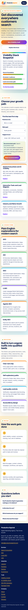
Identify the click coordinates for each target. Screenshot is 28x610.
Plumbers (3, 566)
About (3, 591)
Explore (5, 178)
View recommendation (12, 157)
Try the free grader (8, 87)
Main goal (5, 127)
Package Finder (5, 585)
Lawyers (3, 564)
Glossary (3, 599)
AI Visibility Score (6, 580)
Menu (24, 3)
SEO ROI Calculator (6, 583)
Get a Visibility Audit (14, 42)
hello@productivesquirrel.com (9, 543)
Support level (6, 134)
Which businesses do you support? (13, 513)
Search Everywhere (6, 550)
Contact (3, 596)
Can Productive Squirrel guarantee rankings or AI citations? (13, 502)
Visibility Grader (5, 578)
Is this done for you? (8, 508)
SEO (2, 552)
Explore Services (14, 47)
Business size (6, 119)
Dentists (3, 569)
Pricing (3, 594)
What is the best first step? (10, 518)
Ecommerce (4, 571)
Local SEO (4, 555)
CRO (2, 558)
